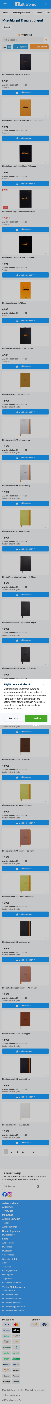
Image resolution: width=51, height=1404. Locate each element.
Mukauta (13, 718)
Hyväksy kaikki (36, 719)
